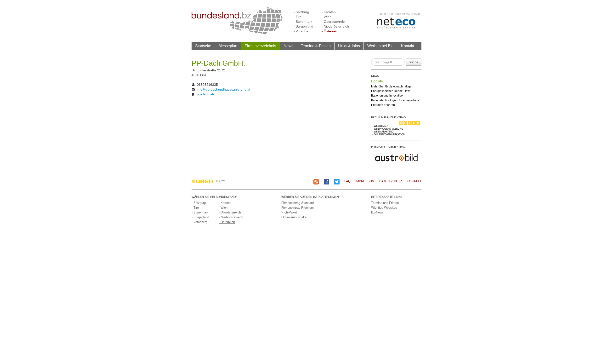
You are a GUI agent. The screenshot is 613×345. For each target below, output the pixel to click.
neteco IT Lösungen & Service (400, 14)
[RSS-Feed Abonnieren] (316, 181)
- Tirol (298, 17)
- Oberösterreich (334, 21)
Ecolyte (377, 81)
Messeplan (228, 46)
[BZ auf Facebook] (326, 181)
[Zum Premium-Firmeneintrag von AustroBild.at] (396, 157)
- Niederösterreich (335, 26)
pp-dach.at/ (205, 94)
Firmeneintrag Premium (297, 207)
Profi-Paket (289, 212)
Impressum (365, 181)
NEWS (375, 75)
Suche (413, 62)
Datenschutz (390, 181)
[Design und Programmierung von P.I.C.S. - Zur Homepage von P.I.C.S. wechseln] (203, 181)
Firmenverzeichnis (260, 46)
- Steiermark (303, 21)
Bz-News (377, 212)
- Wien (326, 17)
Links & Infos (349, 46)
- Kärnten (329, 12)
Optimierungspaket (294, 217)
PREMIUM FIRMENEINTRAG (388, 117)
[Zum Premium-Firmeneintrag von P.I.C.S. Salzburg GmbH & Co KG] (396, 128)
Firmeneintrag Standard (297, 203)
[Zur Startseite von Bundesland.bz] (237, 21)
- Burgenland (303, 26)
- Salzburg (301, 12)
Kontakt (407, 46)
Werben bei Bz (379, 46)
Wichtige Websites (384, 207)
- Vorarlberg (303, 31)
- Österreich (331, 31)
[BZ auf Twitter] (337, 181)
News (288, 46)
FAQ (347, 181)
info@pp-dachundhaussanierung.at (223, 89)
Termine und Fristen (385, 203)
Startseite (203, 46)
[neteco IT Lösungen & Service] (396, 23)
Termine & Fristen (316, 46)
